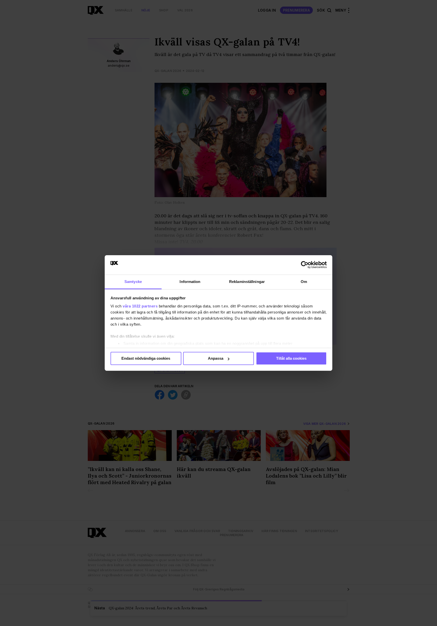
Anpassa (215, 358)
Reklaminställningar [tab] (247, 281)
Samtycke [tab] (133, 281)
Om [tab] (304, 281)
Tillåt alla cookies (291, 358)
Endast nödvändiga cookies (145, 358)
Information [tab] (190, 281)
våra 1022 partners (140, 306)
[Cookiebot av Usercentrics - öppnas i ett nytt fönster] (304, 265)
